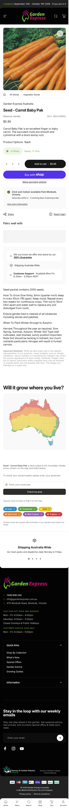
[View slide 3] (36, 559)
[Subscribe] (57, 738)
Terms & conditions (40, 794)
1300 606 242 (14, 595)
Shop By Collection (16, 652)
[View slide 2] (32, 559)
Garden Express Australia (18, 103)
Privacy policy (24, 794)
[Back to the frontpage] (4, 94)
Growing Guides (15, 671)
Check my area (34, 492)
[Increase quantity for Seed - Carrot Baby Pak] (18, 164)
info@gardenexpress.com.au (22, 599)
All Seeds (14, 94)
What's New (13, 657)
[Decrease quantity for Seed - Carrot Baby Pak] (6, 164)
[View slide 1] (29, 559)
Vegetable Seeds (31, 94)
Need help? (60, 214)
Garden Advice (14, 666)
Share (11, 214)
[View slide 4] (40, 559)
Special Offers (14, 662)
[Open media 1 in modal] (60, 33)
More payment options (34, 182)
